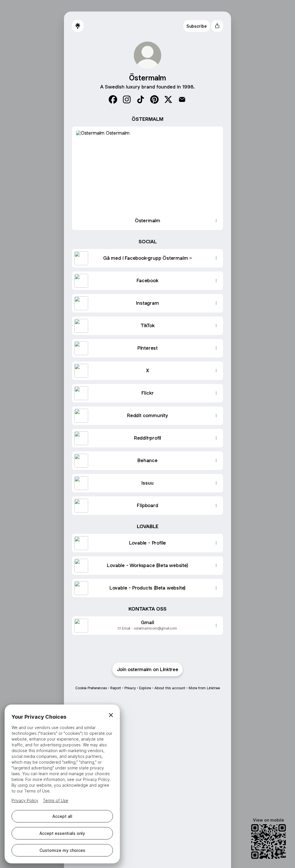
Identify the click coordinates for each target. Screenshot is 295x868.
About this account (169, 688)
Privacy (130, 688)
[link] (113, 99)
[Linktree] (78, 26)
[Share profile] (217, 26)
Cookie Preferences (91, 688)
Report (115, 688)
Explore (145, 688)
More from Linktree (204, 688)
